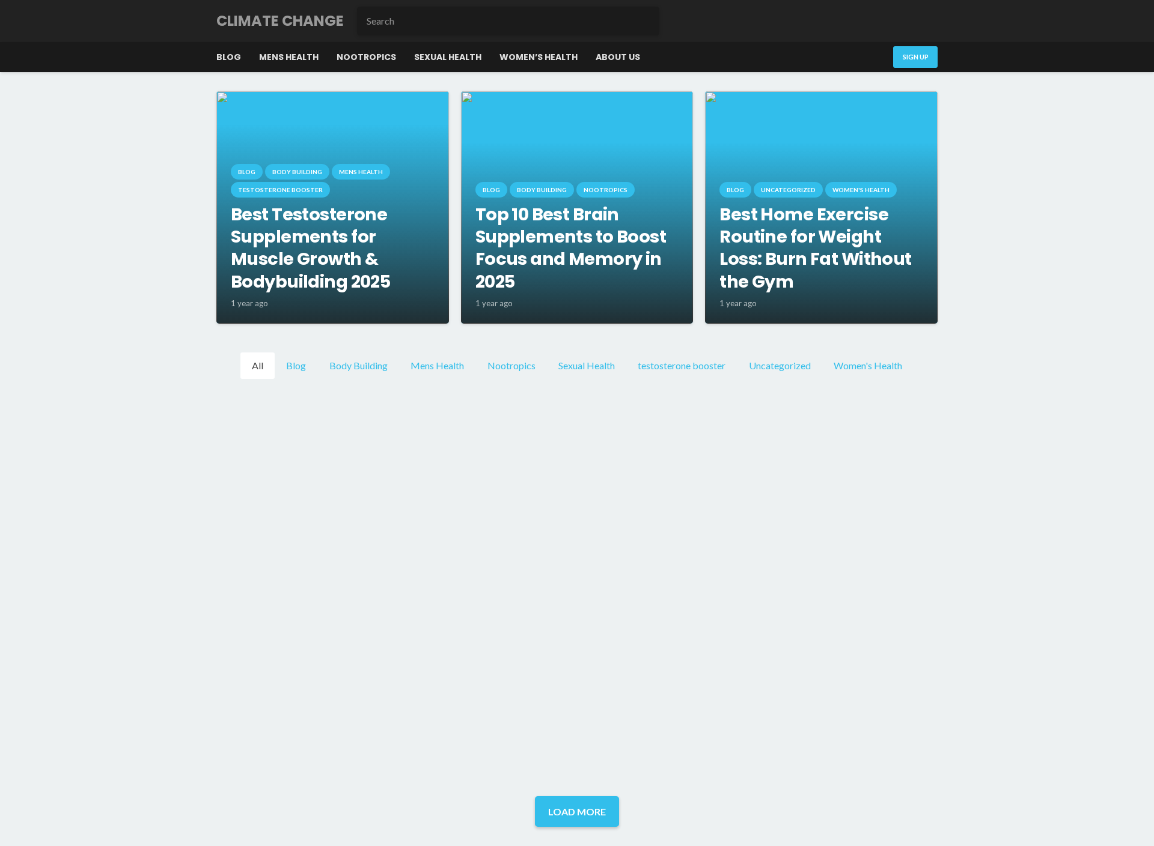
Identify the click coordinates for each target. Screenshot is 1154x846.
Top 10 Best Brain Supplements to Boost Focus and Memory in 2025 (570, 248)
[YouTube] (924, 21)
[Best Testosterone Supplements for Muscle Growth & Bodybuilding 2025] (332, 99)
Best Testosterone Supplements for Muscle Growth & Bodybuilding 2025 (310, 248)
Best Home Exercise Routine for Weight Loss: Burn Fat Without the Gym (815, 248)
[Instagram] (898, 21)
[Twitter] (871, 21)
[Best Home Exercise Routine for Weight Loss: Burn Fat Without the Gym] (821, 99)
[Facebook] (845, 21)
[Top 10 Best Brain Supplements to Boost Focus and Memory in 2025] (577, 99)
